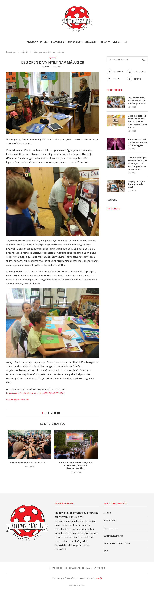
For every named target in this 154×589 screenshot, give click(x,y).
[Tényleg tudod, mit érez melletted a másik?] (116, 186)
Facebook (112, 199)
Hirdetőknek (110, 520)
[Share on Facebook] (48, 413)
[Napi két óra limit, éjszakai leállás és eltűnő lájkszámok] (116, 102)
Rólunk (107, 512)
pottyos (45, 66)
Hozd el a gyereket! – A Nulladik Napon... (29, 462)
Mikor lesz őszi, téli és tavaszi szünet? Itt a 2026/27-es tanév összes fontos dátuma (137, 122)
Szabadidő (74, 42)
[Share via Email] (58, 413)
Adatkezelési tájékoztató (117, 543)
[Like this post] (45, 413)
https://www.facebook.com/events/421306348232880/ (35, 392)
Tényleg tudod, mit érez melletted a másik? (136, 184)
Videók (116, 42)
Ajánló (24, 52)
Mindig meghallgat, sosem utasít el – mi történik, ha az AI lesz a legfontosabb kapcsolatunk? (137, 163)
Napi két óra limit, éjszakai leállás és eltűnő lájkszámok (136, 101)
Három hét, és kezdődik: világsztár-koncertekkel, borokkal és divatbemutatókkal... (76, 465)
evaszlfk (99, 578)
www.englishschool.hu (17, 399)
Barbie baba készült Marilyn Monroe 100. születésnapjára (137, 142)
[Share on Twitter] (52, 413)
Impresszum (110, 528)
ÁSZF (106, 550)
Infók (43, 42)
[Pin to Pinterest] (55, 413)
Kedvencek (57, 42)
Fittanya (105, 42)
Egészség (90, 42)
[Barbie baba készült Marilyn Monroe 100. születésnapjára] (116, 144)
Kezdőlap (32, 42)
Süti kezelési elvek (113, 535)
